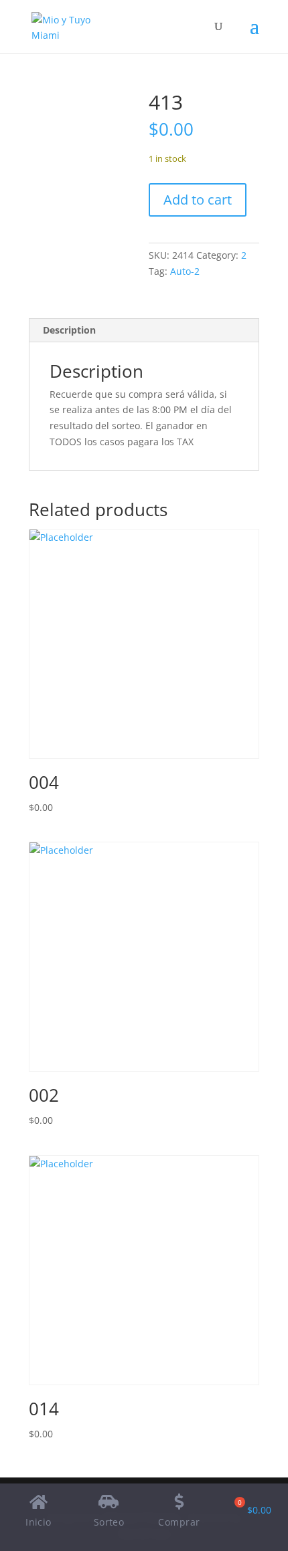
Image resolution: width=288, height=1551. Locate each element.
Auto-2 (185, 271)
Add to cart (197, 200)
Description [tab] (69, 330)
